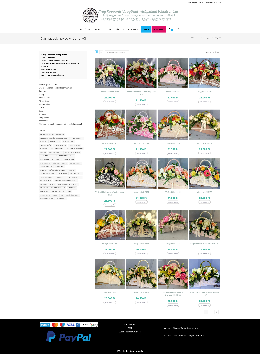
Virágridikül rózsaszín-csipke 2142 (204, 243)
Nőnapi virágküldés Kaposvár (50, 159)
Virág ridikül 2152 (173, 192)
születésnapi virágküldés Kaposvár (52, 170)
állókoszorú (60, 198)
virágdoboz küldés (74, 177)
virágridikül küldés (58, 188)
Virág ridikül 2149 (204, 91)
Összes (217, 52)
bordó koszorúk (76, 138)
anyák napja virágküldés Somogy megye (54, 138)
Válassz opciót (110, 102)
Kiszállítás (209, 2)
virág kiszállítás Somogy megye (65, 181)
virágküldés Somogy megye (67, 184)
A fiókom (217, 2)
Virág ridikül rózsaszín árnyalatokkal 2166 (173, 293)
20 (210, 52)
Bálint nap (43, 142)
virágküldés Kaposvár (47, 184)
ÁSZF (130, 328)
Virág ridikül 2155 (109, 243)
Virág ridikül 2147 (173, 143)
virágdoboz (61, 177)
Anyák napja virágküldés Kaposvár (52, 134)
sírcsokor (71, 170)
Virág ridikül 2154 (204, 143)
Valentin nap (62, 174)
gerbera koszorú (60, 145)
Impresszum (130, 324)
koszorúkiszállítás (55, 152)
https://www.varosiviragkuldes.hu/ (184, 335)
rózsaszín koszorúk (60, 163)
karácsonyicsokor (57, 149)
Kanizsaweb (136, 351)
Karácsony (43, 149)
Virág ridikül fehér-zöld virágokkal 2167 (204, 293)
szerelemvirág (75, 163)
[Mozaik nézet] (96, 52)
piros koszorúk (68, 159)
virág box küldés (75, 174)
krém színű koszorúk (72, 152)
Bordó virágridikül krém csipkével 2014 (141, 93)
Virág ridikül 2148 (173, 243)
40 (213, 52)
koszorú (43, 152)
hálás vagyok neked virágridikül (212, 38)
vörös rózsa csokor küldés (61, 191)
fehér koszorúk (45, 145)
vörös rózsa (44, 191)
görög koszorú (74, 145)
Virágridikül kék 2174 (110, 91)
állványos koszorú (46, 198)
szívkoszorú (59, 166)
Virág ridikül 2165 (109, 143)
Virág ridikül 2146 (141, 243)
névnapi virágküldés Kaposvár (63, 156)
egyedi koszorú (68, 142)
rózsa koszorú (45, 163)
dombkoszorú (55, 142)
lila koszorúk (44, 156)
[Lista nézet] (101, 52)
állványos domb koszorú (49, 195)
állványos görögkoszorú (70, 195)
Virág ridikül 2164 (141, 292)
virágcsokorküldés (46, 177)
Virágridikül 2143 (173, 91)
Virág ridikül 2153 (204, 192)
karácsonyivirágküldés (75, 149)
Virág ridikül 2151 (141, 192)
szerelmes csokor (46, 166)
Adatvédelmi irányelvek (130, 332)
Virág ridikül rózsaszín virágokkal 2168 (109, 193)
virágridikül (44, 188)
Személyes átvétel (195, 2)
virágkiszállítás (45, 181)
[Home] (192, 38)
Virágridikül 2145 (109, 292)
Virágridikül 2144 (141, 143)
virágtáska (72, 188)
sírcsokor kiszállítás (47, 174)
